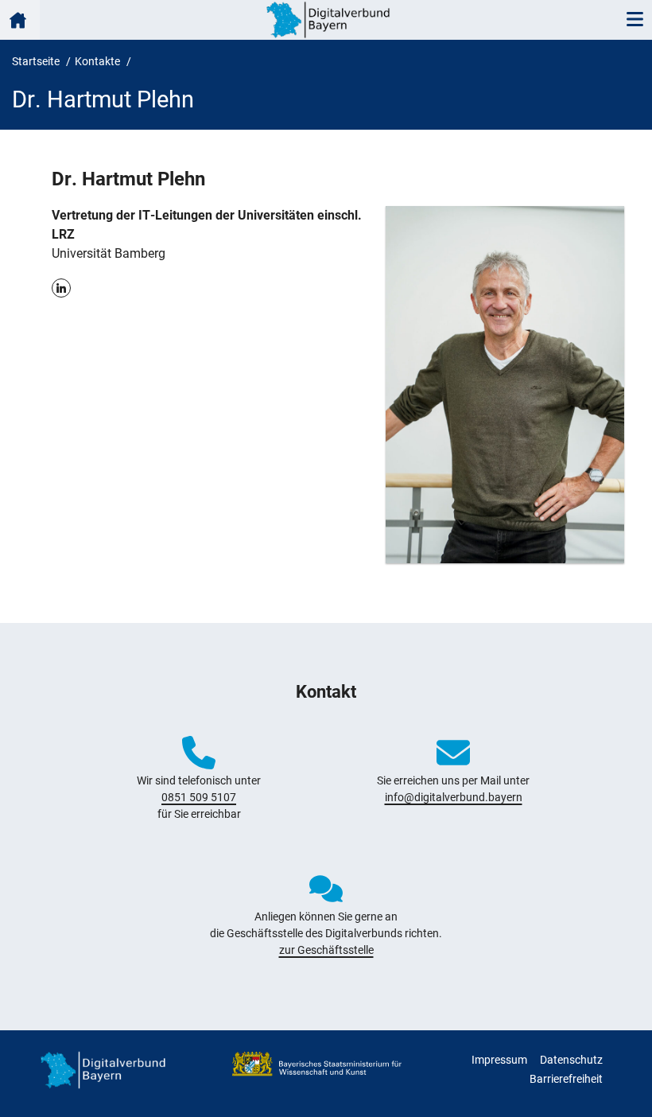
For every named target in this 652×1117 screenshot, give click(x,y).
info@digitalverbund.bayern (453, 797)
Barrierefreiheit (566, 1078)
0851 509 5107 (198, 797)
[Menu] (634, 20)
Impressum (499, 1059)
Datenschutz (571, 1059)
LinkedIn (61, 288)
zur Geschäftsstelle (326, 950)
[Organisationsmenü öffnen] (20, 20)
